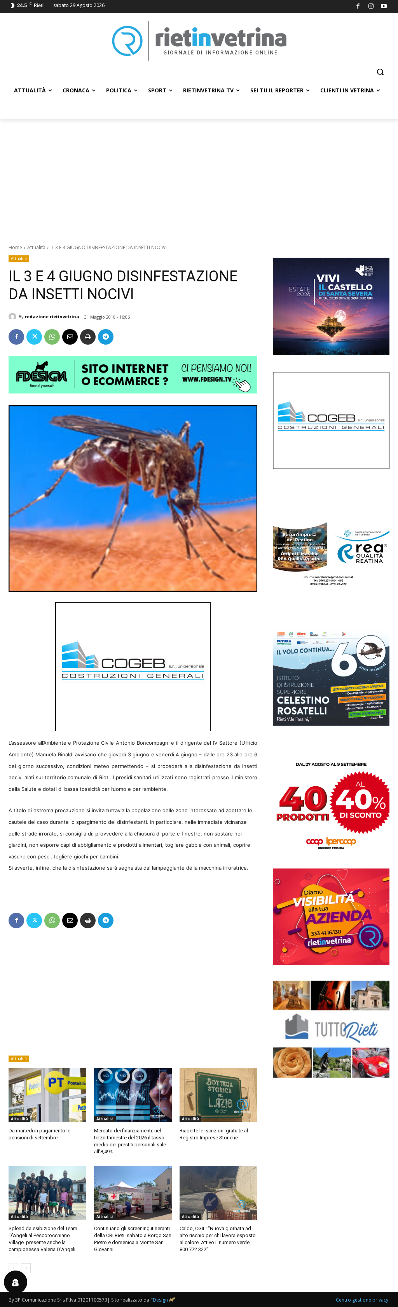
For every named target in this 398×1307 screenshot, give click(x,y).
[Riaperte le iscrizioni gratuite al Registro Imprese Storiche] (218, 1095)
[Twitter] (34, 337)
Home (15, 247)
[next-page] (26, 1268)
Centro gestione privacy (362, 1300)
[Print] (88, 337)
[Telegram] (105, 337)
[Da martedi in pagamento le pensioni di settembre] (47, 1095)
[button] (380, 71)
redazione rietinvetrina (52, 316)
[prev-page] (13, 1268)
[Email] (70, 337)
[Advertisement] (199, 177)
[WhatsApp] (52, 337)
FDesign (159, 1300)
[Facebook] (358, 6)
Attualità (36, 247)
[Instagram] (371, 6)
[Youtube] (384, 6)
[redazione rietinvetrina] (14, 317)
